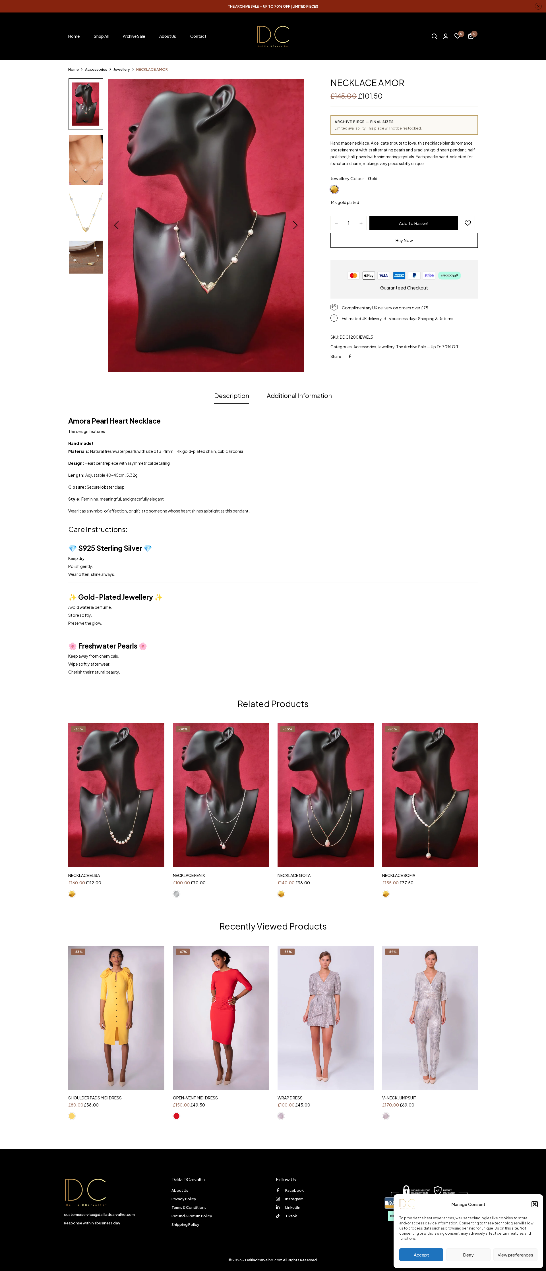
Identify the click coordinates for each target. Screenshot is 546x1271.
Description (231, 395)
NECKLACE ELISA (84, 875)
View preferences (515, 1254)
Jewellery (386, 346)
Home (73, 69)
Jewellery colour (347, 178)
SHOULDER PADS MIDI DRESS (95, 1097)
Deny (468, 1254)
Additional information (299, 395)
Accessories (96, 69)
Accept (421, 1254)
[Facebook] (350, 356)
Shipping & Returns (435, 318)
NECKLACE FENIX (189, 875)
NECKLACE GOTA (294, 875)
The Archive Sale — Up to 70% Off (427, 346)
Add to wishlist (468, 223)
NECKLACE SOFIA (398, 875)
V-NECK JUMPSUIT (399, 1097)
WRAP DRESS (290, 1097)
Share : (336, 356)
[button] (534, 1204)
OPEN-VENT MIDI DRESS (195, 1097)
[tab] (231, 397)
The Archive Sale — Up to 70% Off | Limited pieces (273, 6)
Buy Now (404, 240)
